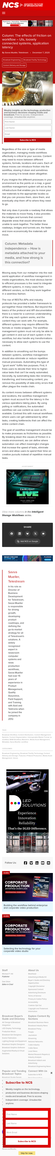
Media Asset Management (40, 739)
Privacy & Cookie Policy (37, 999)
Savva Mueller (15, 742)
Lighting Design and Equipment (14, 1041)
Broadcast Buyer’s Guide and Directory (13, 1017)
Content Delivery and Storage (14, 65)
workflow (24, 742)
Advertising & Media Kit (37, 977)
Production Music (9, 1031)
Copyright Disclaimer (36, 986)
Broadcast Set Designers (11, 1034)
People (31, 1032)
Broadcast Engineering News (39, 1066)
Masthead (32, 973)
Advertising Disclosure (37, 992)
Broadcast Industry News (38, 1025)
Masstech (25, 739)
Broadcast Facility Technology (35, 60)
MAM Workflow (15, 739)
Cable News (33, 1048)
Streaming (32, 1038)
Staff (5, 970)
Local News (32, 1051)
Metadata (5, 742)
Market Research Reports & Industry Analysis (39, 1055)
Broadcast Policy (34, 1028)
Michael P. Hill (7, 973)
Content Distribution (25, 735)
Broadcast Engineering (11, 60)
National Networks (35, 1041)
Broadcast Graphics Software (13, 1047)
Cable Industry (33, 1044)
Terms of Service (34, 995)
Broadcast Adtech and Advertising (37, 1061)
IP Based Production (34, 755)
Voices (15, 758)
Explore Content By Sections (39, 1017)
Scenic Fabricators (9, 1038)
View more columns (13, 512)
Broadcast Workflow (9, 735)
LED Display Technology (11, 1028)
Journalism (32, 1035)
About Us (33, 970)
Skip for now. (27, 1153)
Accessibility (33, 1002)
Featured (22, 755)
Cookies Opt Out (34, 1005)
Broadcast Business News (38, 1022)
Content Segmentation (18, 737)
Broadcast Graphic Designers (13, 1044)
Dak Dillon (6, 981)
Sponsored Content (35, 989)
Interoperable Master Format (38, 737)
